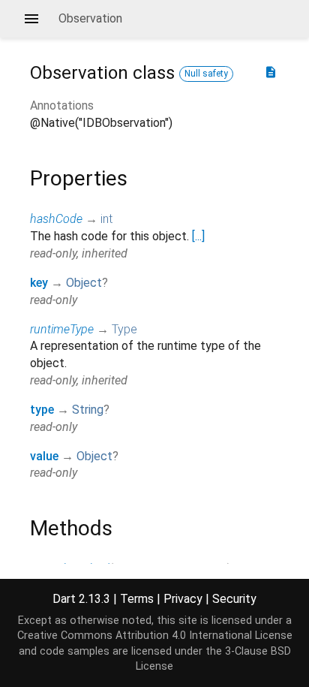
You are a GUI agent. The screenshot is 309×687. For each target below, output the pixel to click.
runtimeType (62, 329)
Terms (137, 599)
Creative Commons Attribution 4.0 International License (154, 635)
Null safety (206, 73)
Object (84, 283)
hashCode (56, 219)
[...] (198, 236)
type (42, 409)
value (44, 456)
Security (234, 599)
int (106, 219)
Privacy (183, 599)
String (88, 409)
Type (124, 329)
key (39, 283)
